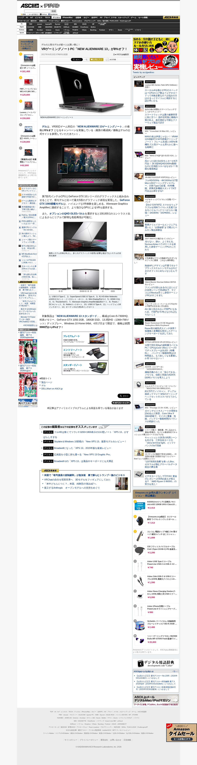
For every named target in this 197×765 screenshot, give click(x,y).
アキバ (107, 17)
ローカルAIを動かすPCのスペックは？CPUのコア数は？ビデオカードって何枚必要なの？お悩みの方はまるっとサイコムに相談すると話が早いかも (161, 95)
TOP (51, 712)
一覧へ (174, 671)
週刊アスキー (65, 21)
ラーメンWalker (48, 733)
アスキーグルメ (54, 21)
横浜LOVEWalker (76, 733)
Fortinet (102, 30)
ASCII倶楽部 (171, 17)
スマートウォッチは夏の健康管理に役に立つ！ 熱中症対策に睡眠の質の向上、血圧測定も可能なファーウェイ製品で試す (161, 118)
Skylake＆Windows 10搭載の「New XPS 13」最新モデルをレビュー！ (90, 441)
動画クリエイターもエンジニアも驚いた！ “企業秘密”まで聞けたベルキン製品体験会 (161, 227)
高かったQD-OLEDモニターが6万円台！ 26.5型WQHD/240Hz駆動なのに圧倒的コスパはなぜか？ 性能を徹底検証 (161, 165)
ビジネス (38, 17)
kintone (48, 30)
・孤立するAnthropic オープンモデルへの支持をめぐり (28, 311)
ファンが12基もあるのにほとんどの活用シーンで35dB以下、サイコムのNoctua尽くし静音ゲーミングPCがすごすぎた (161, 291)
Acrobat (40, 30)
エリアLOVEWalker (62, 733)
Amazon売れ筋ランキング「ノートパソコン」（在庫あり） (27, 45)
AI (27, 17)
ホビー (86, 17)
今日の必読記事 (71, 730)
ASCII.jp (29, 6)
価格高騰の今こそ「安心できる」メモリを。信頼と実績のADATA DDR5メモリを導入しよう (161, 375)
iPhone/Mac (68, 17)
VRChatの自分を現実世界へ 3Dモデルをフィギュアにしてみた (77, 479)
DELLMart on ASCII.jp (52, 388)
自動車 (78, 17)
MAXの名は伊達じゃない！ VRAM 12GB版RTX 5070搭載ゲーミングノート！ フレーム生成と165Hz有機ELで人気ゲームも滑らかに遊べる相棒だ (161, 141)
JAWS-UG (68, 718)
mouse (39, 24)
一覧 (86, 59)
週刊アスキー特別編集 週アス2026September (28, 335)
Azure (57, 30)
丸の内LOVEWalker (133, 733)
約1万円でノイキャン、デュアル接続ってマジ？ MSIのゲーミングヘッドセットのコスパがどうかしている (161, 395)
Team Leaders (94, 727)
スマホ (114, 17)
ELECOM (30, 27)
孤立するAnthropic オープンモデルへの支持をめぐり (72, 487)
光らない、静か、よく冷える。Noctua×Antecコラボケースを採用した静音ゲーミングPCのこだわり (160, 245)
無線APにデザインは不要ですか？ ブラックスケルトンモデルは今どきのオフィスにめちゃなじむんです (162, 269)
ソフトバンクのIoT (129, 30)
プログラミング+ (90, 21)
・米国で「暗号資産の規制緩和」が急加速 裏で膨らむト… (27, 287)
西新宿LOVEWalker (91, 733)
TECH (47, 17)
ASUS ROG (48, 27)
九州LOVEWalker (119, 733)
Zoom (120, 30)
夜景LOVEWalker (105, 733)
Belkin (93, 27)
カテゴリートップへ (121, 402)
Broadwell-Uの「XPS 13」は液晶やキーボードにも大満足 (83, 461)
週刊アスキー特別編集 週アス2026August (28, 368)
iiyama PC (90, 715)
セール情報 (143, 17)
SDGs (99, 21)
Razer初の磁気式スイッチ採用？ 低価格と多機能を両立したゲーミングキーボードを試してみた (162, 331)
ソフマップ (57, 33)
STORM (135, 715)
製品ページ (46, 382)
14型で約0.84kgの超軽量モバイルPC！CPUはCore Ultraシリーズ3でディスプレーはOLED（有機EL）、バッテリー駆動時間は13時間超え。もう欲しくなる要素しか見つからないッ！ (161, 352)
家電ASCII (43, 21)
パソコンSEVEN (66, 24)
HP (93, 24)
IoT (31, 17)
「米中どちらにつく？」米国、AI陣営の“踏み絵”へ (70, 483)
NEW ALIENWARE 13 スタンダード (77, 316)
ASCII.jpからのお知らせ (144, 671)
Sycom (57, 24)
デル (44, 126)
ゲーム (133, 17)
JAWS (31, 30)
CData (84, 30)
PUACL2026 (114, 21)
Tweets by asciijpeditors (143, 72)
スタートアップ (123, 17)
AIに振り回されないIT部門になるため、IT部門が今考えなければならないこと (161, 312)
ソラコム (66, 30)
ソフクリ (138, 30)
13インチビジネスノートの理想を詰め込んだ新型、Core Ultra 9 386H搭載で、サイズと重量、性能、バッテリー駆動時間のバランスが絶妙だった (161, 416)
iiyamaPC (48, 24)
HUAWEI (75, 27)
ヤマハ (111, 30)
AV (101, 17)
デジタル (50, 5)
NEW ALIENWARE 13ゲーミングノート (100, 126)
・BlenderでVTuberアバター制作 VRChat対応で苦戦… (28, 319)
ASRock (66, 27)
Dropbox (75, 30)
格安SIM (33, 21)
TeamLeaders (77, 21)
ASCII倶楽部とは (30, 325)
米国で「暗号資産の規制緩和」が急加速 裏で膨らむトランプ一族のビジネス (84, 475)
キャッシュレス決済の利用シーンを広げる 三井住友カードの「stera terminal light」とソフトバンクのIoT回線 (161, 441)
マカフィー (31, 33)
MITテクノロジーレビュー (122, 730)
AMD (39, 27)
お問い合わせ (115, 740)
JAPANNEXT (48, 33)
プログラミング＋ (106, 727)
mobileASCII (106, 730)
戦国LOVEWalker (147, 733)
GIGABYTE (57, 27)
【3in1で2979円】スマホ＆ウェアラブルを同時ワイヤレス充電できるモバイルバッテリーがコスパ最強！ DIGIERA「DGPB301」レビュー (161, 210)
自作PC (94, 17)
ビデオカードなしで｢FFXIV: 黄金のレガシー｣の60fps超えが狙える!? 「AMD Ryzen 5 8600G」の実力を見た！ (161, 480)
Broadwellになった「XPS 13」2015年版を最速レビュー (82, 448)
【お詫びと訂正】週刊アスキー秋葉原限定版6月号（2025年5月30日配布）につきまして (156, 688)
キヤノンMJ (40, 33)
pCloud (75, 33)
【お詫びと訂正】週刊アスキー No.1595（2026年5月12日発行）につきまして (156, 677)
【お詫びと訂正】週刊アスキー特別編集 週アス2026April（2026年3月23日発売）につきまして (156, 682)
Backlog (93, 30)
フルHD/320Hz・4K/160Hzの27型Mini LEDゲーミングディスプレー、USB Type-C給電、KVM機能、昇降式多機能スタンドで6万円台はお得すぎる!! (161, 185)
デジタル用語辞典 (95, 730)
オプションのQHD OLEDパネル (67, 213)
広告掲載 (127, 740)
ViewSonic (84, 27)
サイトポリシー (70, 740)
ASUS (84, 24)
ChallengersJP (125, 21)
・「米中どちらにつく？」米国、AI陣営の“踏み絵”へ (27, 303)
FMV (30, 24)
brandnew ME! (66, 33)
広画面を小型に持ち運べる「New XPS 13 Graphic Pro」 (83, 454)
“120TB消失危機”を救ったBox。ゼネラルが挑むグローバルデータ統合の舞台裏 (161, 464)
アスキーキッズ (23, 21)
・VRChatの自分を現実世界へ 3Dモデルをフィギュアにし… (28, 295)
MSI (75, 24)
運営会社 (104, 740)
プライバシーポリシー (89, 740)
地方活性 (106, 21)
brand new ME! (110, 721)
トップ (21, 17)
